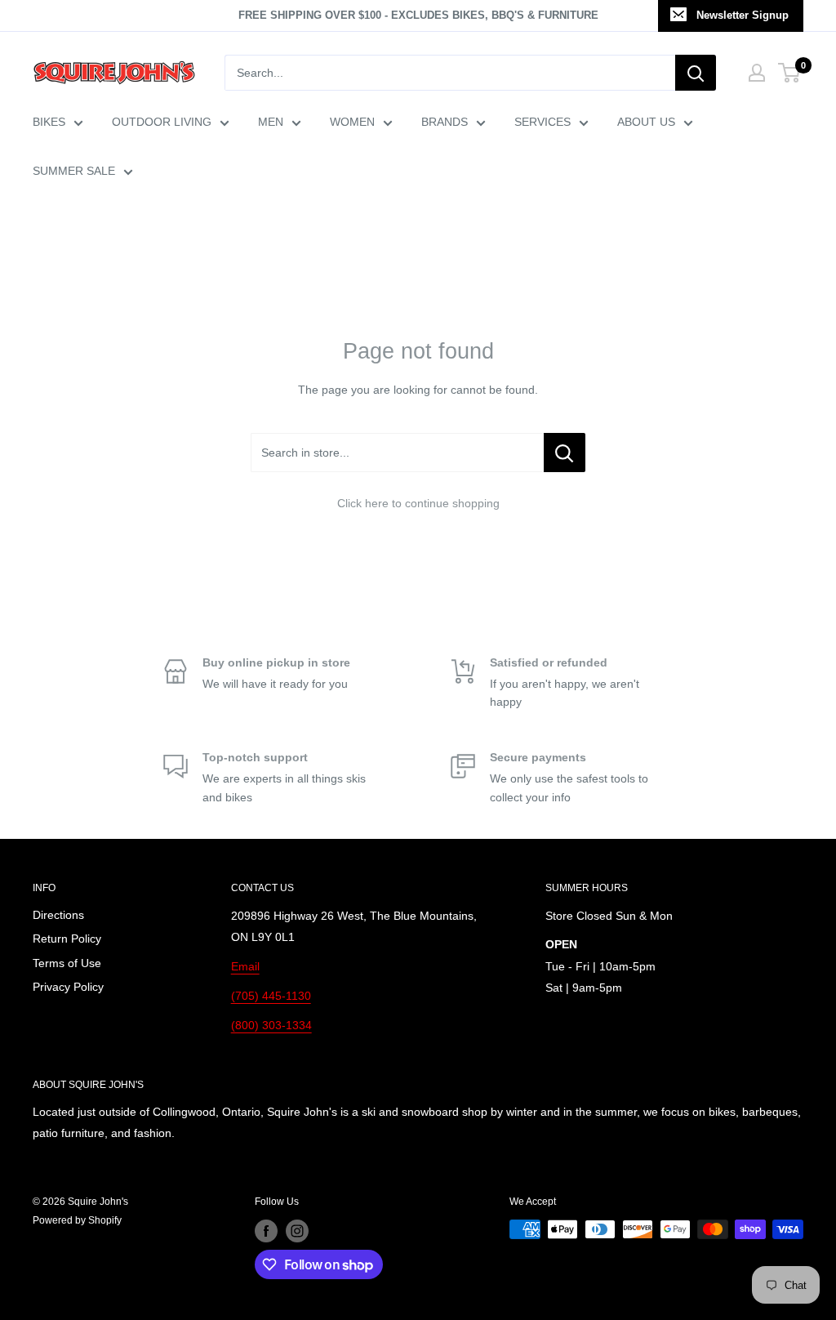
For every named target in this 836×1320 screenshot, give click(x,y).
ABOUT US (646, 121)
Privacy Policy (68, 986)
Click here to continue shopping (418, 503)
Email (245, 966)
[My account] (757, 73)
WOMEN (352, 121)
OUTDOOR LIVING (161, 121)
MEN (270, 121)
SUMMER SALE (74, 170)
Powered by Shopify (77, 1220)
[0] (790, 72)
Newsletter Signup (742, 15)
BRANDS (444, 121)
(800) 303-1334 (271, 1025)
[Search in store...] (564, 452)
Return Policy (67, 938)
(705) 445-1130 (271, 995)
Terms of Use (67, 963)
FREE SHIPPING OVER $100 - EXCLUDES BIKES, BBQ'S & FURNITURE (418, 15)
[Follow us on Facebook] (266, 1231)
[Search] (695, 73)
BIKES (49, 121)
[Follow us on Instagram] (297, 1231)
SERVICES (542, 121)
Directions (58, 914)
